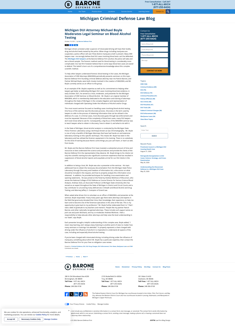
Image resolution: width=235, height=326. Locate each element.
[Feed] (85, 294)
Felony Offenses (147, 99)
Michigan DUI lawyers (77, 59)
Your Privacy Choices (77, 304)
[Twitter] (71, 294)
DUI (84, 246)
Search (154, 136)
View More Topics (146, 119)
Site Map (147, 267)
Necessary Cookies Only (31, 319)
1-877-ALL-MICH (79, 282)
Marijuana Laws (122, 246)
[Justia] (81, 294)
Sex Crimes (145, 102)
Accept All (11, 319)
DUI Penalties (146, 105)
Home (70, 11)
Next (85, 256)
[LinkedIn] (76, 294)
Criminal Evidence (76, 246)
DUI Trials (145, 108)
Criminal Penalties (148, 96)
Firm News (113, 246)
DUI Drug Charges (91, 246)
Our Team (82, 11)
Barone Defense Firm (84, 320)
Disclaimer (126, 267)
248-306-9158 (76, 286)
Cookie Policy (90, 304)
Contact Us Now (154, 71)
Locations (111, 11)
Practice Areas (97, 11)
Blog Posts (166, 267)
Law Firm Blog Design (160, 320)
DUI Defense (146, 93)
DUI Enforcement (103, 246)
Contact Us (160, 11)
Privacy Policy (137, 267)
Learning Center (144, 11)
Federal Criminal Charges (151, 110)
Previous (69, 256)
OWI (131, 246)
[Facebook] (67, 294)
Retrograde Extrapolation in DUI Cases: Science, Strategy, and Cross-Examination (153, 158)
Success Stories (126, 11)
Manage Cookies (103, 304)
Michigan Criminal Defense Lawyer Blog (82, 4)
